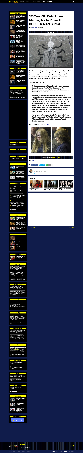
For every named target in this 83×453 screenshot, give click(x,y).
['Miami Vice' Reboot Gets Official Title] (12, 228)
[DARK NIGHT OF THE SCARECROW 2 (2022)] (12, 177)
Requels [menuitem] (33, 1)
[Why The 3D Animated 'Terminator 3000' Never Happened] (51, 184)
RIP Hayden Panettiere (14, 92)
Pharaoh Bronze (15, 195)
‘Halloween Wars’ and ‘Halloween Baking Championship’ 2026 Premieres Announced (17, 331)
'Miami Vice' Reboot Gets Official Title (20, 228)
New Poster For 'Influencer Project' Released (19, 41)
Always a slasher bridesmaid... (15, 379)
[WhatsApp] (47, 165)
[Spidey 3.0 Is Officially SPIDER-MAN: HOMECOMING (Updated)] (12, 409)
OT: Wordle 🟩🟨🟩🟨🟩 (14, 349)
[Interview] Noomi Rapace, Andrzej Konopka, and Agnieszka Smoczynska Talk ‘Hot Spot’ (17, 338)
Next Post (72, 227)
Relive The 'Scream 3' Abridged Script (65, 189)
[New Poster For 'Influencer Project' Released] (12, 41)
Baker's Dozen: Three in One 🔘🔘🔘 (17, 351)
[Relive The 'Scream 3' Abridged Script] (66, 184)
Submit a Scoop (71, 451)
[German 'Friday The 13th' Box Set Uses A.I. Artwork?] (36, 184)
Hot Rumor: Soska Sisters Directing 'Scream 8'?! (19, 36)
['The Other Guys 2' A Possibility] (12, 404)
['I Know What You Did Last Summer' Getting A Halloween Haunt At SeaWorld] (12, 61)
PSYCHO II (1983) (12, 188)
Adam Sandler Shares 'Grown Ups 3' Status (20, 56)
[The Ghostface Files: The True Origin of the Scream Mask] (12, 72)
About (57, 451)
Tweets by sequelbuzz (14, 144)
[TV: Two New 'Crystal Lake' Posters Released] (12, 31)
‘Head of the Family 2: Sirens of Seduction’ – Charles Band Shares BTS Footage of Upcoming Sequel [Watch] (17, 272)
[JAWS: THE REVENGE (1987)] (12, 167)
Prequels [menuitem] (27, 1)
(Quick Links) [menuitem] (49, 1)
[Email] (49, 165)
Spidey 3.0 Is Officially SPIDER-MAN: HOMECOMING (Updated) (20, 410)
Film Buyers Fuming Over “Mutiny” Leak (17, 306)
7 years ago (22, 203)
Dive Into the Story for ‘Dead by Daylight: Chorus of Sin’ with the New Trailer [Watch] (17, 293)
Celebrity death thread (14, 350)
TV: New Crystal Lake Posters (15, 94)
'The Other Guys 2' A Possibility (20, 404)
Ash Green (14, 199)
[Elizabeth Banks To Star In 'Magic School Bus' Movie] (12, 218)
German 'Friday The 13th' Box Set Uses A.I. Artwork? (35, 189)
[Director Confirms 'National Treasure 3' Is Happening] (12, 17)
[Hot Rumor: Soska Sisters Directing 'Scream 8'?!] (12, 36)
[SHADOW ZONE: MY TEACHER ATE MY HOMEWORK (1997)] (12, 172)
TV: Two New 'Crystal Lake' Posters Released (20, 31)
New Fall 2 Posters (13, 93)
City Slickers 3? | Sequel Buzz (14, 193)
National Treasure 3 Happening (16, 90)
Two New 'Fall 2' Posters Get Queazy (20, 26)
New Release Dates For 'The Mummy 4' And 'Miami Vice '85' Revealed (21, 223)
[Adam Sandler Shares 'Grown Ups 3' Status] (12, 56)
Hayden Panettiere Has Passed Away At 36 (20, 21)
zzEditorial (34, 160)
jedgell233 (14, 190)
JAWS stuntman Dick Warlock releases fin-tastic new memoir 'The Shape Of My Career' (17, 318)
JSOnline (46, 124)
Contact (53, 451)
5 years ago (21, 193)
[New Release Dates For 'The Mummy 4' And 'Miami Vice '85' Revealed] (12, 223)
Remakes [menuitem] (39, 1)
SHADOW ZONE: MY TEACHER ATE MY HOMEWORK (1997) (20, 172)
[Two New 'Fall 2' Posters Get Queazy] (12, 27)
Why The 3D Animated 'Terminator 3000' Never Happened (50, 189)
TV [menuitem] (43, 1)
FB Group (65, 451)
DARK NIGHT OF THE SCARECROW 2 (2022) (20, 177)
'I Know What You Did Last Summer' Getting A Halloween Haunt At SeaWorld (20, 62)
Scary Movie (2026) (13, 391)
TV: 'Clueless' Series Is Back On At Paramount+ (20, 247)
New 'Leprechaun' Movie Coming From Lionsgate (20, 46)
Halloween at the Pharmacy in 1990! (17, 364)
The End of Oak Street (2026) (15, 387)
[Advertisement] (41, 7)
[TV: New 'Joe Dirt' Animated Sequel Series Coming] (12, 51)
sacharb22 (14, 186)
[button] (73, 2)
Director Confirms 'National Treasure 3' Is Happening (20, 16)
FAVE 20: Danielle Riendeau (15, 378)
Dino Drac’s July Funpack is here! (16, 367)
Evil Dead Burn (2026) (14, 389)
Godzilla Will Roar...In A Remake (20, 399)
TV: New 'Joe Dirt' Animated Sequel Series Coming (20, 51)
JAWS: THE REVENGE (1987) (20, 167)
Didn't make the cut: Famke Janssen (17, 354)
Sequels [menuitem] (21, 1)
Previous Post (32, 227)
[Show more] (52, 165)
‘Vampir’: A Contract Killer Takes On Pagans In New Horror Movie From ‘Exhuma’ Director (16, 287)
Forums (61, 451)
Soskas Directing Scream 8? (15, 97)
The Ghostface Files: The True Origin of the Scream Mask (20, 71)
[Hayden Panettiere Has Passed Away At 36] (12, 22)
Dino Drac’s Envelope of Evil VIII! (16, 362)
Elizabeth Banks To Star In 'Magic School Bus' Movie (20, 218)
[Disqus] (51, 208)
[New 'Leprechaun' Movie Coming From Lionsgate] (12, 46)
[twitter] (34, 173)
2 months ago (18, 188)
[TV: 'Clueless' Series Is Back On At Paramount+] (12, 248)
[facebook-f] (73, 446)
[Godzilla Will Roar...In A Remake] (12, 399)
